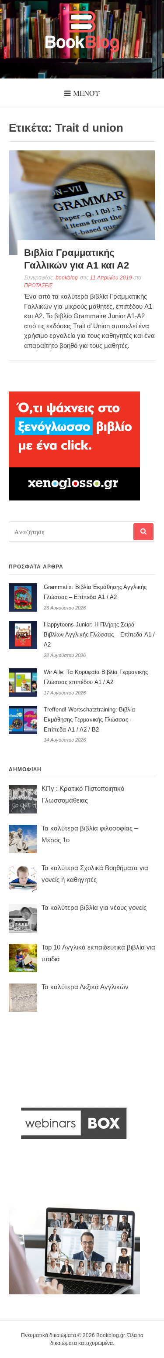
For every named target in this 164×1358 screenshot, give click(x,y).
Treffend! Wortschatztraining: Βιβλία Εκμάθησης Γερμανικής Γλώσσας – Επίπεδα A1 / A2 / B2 (89, 719)
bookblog (67, 278)
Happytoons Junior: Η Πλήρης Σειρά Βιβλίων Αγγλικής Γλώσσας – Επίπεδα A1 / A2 (99, 634)
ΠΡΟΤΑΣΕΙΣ (38, 285)
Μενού (86, 93)
